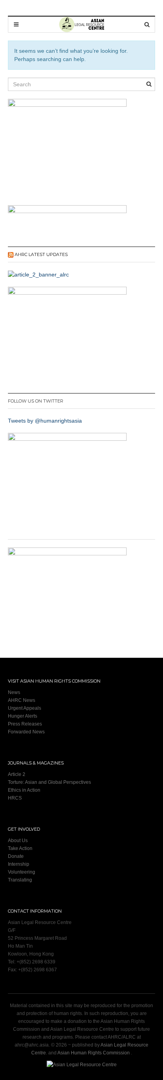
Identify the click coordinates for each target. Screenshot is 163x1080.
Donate (16, 856)
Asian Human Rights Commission (93, 1053)
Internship (18, 864)
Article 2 (16, 774)
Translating (20, 880)
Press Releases (25, 724)
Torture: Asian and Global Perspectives (49, 782)
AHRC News (21, 700)
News (14, 692)
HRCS (15, 798)
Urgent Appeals (24, 708)
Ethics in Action (24, 790)
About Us (18, 840)
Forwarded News (26, 732)
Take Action (20, 848)
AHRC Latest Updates (41, 254)
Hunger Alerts (22, 716)
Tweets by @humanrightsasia (45, 421)
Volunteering (21, 872)
